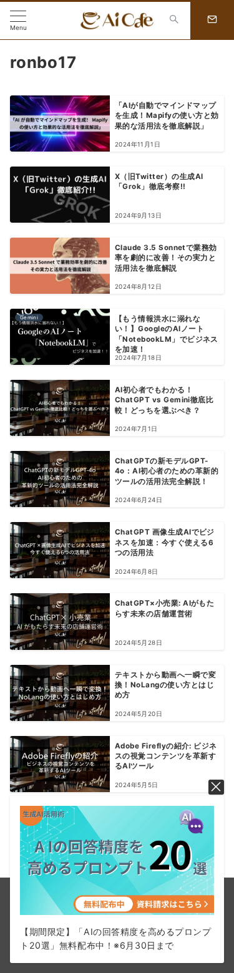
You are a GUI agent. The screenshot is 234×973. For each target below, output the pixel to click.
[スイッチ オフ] (174, 20)
